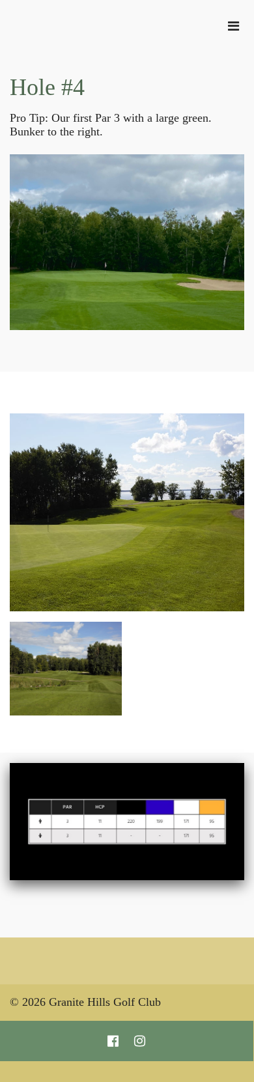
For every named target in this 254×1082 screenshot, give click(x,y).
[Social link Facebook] (113, 1041)
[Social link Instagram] (139, 1041)
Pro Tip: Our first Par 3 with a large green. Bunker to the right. (111, 124)
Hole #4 (47, 87)
